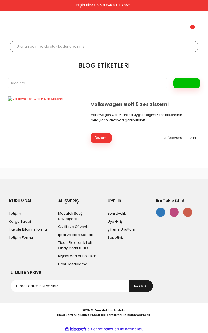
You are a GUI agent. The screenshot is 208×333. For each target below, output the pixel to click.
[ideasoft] (75, 329)
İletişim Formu (21, 237)
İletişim (15, 213)
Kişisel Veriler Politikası (78, 255)
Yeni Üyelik (117, 213)
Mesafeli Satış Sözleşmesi (70, 216)
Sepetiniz (116, 237)
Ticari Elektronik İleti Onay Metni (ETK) (75, 245)
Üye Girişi (115, 221)
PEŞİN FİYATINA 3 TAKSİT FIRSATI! (104, 5)
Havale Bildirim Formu (28, 229)
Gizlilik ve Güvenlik (74, 226)
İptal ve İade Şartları (75, 234)
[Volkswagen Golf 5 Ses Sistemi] (46, 121)
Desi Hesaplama (72, 264)
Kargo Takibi (20, 221)
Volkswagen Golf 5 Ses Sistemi (130, 104)
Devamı (101, 137)
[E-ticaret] (103, 329)
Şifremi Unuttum (121, 229)
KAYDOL (141, 285)
